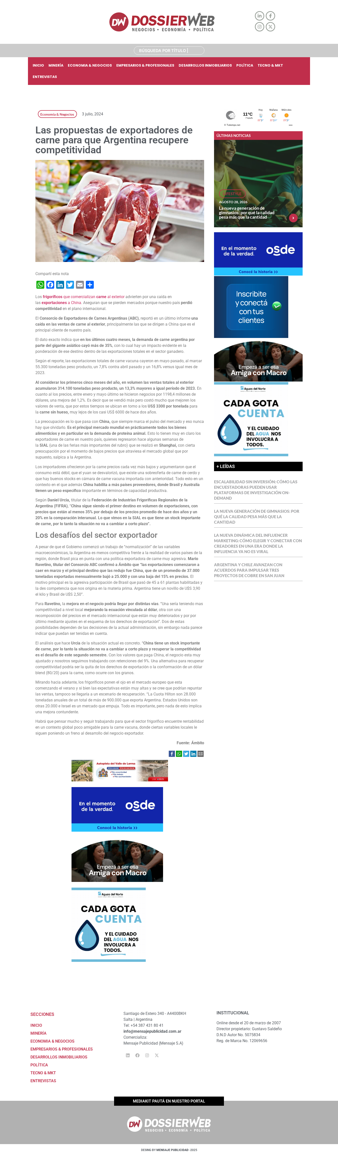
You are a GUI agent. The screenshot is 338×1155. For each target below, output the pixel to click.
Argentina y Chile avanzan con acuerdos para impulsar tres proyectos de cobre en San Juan (249, 570)
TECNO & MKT (270, 65)
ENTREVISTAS (45, 76)
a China (61, 302)
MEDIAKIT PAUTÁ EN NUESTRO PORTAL (169, 1101)
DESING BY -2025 (169, 1150)
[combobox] (169, 50)
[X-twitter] (156, 1055)
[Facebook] (137, 1055)
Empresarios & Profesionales (145, 65)
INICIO (38, 65)
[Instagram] (147, 1055)
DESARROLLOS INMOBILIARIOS (205, 65)
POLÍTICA (244, 65)
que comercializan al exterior (83, 296)
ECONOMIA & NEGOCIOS (90, 65)
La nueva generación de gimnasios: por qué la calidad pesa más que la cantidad (246, 212)
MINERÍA (55, 65)
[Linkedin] (127, 1055)
